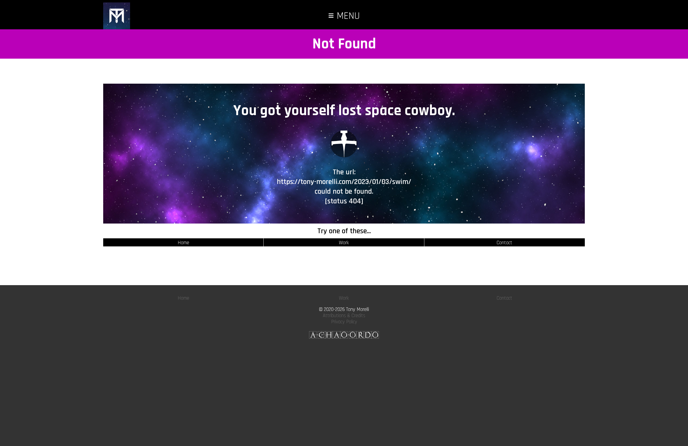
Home (183, 243)
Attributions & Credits (344, 316)
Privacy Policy (344, 322)
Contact (504, 243)
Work (344, 243)
